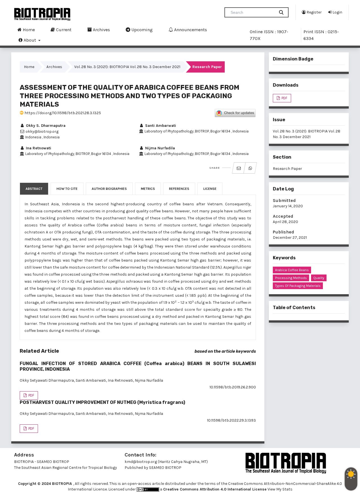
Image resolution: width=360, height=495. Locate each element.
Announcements (190, 29)
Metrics (148, 189)
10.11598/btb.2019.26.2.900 (233, 387)
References (179, 189)
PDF (31, 395)
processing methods (291, 278)
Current (63, 29)
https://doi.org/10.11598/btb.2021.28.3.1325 (62, 113)
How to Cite (67, 189)
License (210, 189)
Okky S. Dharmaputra (45, 125)
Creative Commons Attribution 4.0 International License (215, 489)
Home (28, 29)
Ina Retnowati (38, 148)
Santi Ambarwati (160, 125)
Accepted (283, 216)
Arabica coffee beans (292, 270)
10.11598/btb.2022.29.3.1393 (231, 420)
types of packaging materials (298, 286)
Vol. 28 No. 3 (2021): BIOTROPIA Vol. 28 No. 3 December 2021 (127, 66)
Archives (101, 29)
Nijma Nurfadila (159, 148)
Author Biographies (109, 189)
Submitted (284, 200)
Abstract (34, 189)
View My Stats (279, 489)
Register (314, 12)
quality (318, 278)
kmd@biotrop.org (141, 461)
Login (337, 12)
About (29, 40)
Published (283, 232)
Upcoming (141, 29)
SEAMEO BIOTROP (165, 467)
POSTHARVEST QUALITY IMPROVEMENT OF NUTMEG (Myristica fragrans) (102, 402)
